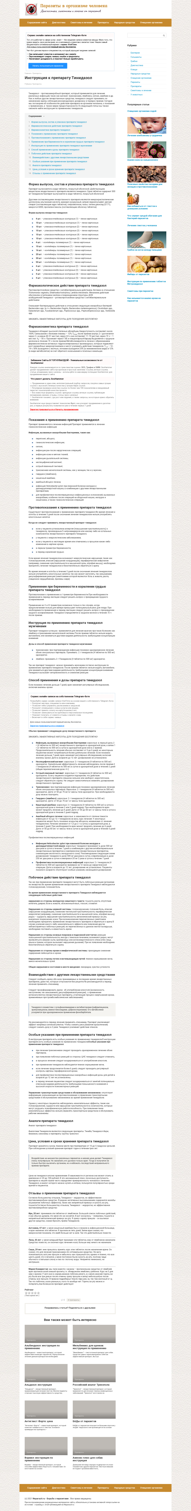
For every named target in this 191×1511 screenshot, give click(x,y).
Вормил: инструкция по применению (39, 1459)
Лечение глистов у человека (142, 225)
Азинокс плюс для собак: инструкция (88, 1459)
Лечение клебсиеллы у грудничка (144, 135)
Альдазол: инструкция (38, 1384)
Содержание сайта (37, 22)
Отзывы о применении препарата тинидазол (54, 173)
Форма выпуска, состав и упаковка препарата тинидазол (59, 122)
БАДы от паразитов (84, 1421)
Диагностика (58, 22)
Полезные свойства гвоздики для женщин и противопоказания (144, 185)
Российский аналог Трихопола (91, 1384)
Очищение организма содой (141, 111)
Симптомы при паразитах (140, 291)
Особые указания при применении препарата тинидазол (59, 161)
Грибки (134, 61)
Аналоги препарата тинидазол (46, 165)
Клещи (134, 69)
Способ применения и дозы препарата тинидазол (55, 149)
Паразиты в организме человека (73, 5)
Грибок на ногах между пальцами (144, 250)
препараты (74, 1300)
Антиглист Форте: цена (39, 1421)
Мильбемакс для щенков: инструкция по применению (89, 1347)
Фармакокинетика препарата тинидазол (50, 130)
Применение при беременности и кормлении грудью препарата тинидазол (67, 142)
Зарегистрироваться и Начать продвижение (54, 409)
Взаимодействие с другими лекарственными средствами (60, 157)
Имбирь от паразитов (138, 274)
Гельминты (136, 57)
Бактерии (135, 53)
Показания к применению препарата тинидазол (54, 134)
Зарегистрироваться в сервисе (47, 725)
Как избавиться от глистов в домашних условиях (142, 207)
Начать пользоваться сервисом (47, 66)
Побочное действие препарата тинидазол (51, 153)
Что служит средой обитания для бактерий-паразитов (144, 217)
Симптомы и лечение (81, 22)
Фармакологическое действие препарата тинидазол (56, 126)
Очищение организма (151, 22)
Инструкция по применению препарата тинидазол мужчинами (61, 145)
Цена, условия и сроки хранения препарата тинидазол (58, 169)
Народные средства (124, 22)
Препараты (103, 22)
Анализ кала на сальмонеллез (142, 160)
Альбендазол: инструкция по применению (42, 1347)
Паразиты (135, 82)
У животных (137, 94)
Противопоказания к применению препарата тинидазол (58, 137)
